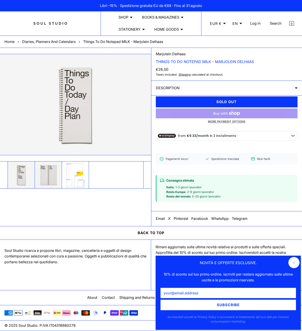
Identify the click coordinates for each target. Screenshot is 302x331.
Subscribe (228, 305)
